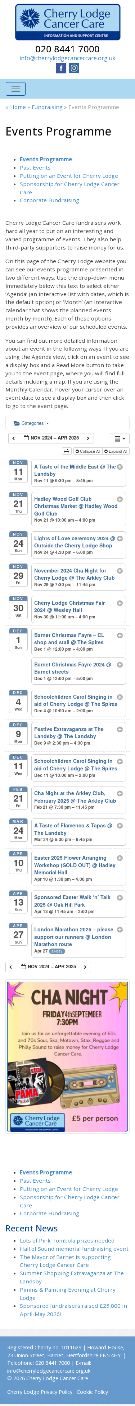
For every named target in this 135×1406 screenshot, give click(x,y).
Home (18, 106)
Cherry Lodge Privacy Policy (39, 1391)
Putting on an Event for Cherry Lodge (69, 175)
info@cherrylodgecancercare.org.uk (67, 58)
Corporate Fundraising (49, 200)
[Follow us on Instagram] (74, 67)
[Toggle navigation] (16, 89)
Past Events (35, 167)
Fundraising (47, 106)
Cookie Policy (92, 1391)
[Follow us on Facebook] (61, 67)
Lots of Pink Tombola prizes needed (67, 1240)
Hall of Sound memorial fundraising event (74, 1248)
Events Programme (46, 159)
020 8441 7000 (67, 48)
